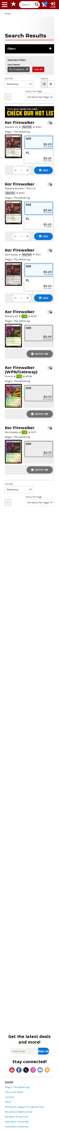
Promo (9, 376)
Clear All (38, 69)
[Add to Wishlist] (50, 122)
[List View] (44, 84)
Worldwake (11, 254)
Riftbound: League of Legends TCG (24, 1107)
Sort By (9, 78)
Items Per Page (34, 91)
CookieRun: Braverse (16, 1126)
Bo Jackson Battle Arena (18, 1111)
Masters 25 (11, 126)
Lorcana (9, 1097)
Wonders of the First (16, 1116)
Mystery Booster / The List (20, 188)
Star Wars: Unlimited (17, 1121)
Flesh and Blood (14, 1092)
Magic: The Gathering (17, 1087)
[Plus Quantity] (27, 170)
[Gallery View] (51, 84)
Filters (12, 48)
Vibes (8, 1102)
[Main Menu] (4, 4)
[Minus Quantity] (15, 170)
